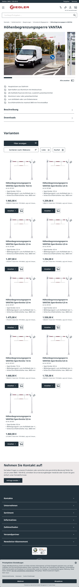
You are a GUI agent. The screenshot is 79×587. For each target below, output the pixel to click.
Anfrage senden (12, 480)
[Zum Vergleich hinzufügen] (30, 162)
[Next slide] (74, 55)
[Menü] (3, 7)
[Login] (70, 7)
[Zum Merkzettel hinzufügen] (34, 162)
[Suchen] (74, 15)
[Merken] (65, 7)
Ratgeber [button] (66, 1)
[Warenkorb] (75, 7)
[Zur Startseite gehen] (19, 7)
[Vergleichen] (60, 7)
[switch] (42, 553)
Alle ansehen (65, 80)
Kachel (57, 150)
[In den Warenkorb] (21, 210)
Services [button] (74, 1)
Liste (44, 150)
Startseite (6, 22)
